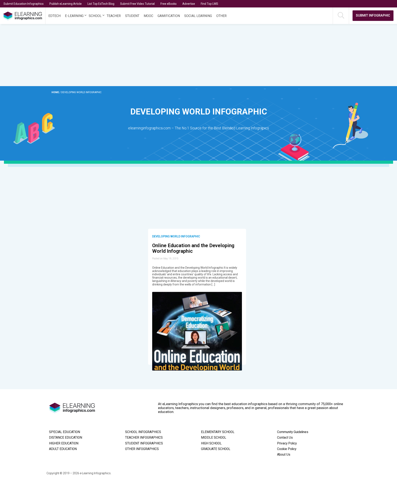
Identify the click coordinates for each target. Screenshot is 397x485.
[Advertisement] (189, 55)
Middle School (213, 437)
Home (55, 92)
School (95, 16)
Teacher (114, 16)
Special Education (64, 432)
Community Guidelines (292, 432)
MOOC (148, 16)
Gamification (169, 16)
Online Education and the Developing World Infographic (193, 248)
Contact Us (285, 437)
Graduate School (215, 449)
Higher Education (63, 443)
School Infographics (143, 432)
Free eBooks (168, 3)
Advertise (188, 3)
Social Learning (198, 16)
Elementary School (217, 432)
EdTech (54, 16)
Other (221, 16)
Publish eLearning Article (65, 3)
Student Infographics (144, 443)
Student (132, 16)
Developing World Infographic (176, 236)
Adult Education (63, 449)
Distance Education (65, 437)
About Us (283, 454)
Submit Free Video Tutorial (137, 3)
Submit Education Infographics (24, 3)
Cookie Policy (286, 449)
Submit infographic (373, 15)
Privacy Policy (287, 443)
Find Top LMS (209, 3)
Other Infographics (142, 449)
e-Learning (74, 16)
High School (211, 443)
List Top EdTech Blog (100, 3)
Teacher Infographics (144, 437)
